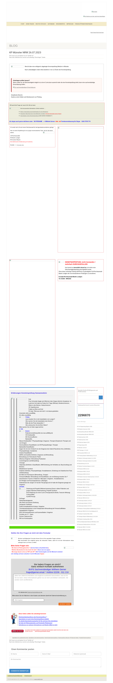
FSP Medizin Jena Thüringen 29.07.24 (85, 484)
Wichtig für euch (41, 24)
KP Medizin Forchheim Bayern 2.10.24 (85, 466)
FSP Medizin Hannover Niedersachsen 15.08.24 (88, 476)
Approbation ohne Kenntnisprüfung (29, 115)
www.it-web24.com (38, 679)
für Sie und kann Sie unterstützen (48, 621)
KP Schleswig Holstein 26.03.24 (84, 506)
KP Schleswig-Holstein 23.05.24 (84, 500)
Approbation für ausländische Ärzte (20, 637)
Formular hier (20, 145)
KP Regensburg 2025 (82, 445)
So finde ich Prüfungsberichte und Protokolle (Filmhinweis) (35, 623)
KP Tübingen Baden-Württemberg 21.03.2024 (87, 516)
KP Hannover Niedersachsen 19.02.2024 (86, 524)
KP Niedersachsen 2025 (82, 437)
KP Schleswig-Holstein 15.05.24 (84, 503)
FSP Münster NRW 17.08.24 (83, 471)
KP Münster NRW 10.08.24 (83, 482)
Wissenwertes (60, 24)
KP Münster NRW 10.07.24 (83, 487)
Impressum (70, 24)
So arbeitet (22, 621)
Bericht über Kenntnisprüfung (51, 637)
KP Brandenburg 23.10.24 (83, 463)
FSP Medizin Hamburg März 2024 (84, 519)
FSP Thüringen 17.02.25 (82, 450)
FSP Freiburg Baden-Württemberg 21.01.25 (87, 455)
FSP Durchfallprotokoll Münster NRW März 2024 (88, 521)
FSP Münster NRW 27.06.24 (83, 492)
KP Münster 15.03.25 (82, 447)
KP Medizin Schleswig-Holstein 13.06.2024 (87, 495)
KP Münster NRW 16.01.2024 (83, 529)
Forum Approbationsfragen (83, 24)
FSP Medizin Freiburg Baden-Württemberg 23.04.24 (88, 508)
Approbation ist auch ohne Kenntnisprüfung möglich (34, 619)
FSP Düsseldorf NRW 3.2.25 (83, 453)
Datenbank (51, 24)
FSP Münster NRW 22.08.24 (83, 474)
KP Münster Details (74, 637)
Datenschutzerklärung (33, 592)
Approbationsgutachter (31, 621)
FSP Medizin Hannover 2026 (83, 429)
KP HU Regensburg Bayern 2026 (84, 426)
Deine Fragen (30, 24)
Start (22, 24)
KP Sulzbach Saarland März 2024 (84, 513)
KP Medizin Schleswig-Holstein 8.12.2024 (86, 458)
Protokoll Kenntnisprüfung (85, 637)
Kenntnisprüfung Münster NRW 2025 (85, 431)
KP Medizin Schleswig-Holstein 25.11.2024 (86, 461)
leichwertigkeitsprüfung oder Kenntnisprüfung (33, 617)
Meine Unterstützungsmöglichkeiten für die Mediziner (34, 111)
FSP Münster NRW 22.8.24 (83, 468)
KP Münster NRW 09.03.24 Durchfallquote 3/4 (87, 511)
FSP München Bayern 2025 (83, 442)
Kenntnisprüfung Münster (64, 637)
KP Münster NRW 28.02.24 (83, 498)
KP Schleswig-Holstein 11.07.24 (84, 490)
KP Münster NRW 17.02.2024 (83, 527)
